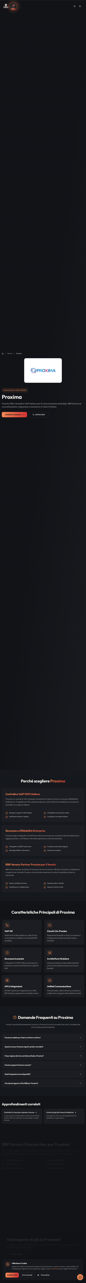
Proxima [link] (19, 353)
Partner (9, 353)
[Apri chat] (80, 1277)
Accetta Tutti (12, 1275)
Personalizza (45, 1275)
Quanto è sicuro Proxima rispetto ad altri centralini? (24, 1047)
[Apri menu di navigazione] (79, 6)
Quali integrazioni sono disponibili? (18, 1074)
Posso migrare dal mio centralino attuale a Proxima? (24, 1056)
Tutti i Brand (17, 1251)
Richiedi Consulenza (13, 414)
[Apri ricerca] (74, 6)
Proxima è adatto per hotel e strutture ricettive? (23, 1037)
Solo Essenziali (27, 1275)
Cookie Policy (55, 1269)
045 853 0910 (40, 414)
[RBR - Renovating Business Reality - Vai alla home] (6, 6)
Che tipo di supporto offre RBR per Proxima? (21, 1083)
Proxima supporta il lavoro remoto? (18, 1065)
